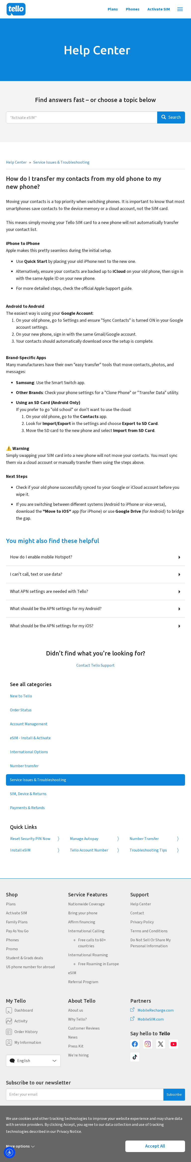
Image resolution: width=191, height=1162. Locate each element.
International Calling (86, 931)
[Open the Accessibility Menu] (9, 1152)
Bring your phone (82, 913)
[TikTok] (134, 1057)
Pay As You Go (17, 931)
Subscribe (174, 1094)
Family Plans (17, 922)
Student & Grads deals (24, 958)
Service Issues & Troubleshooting (61, 162)
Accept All (155, 1146)
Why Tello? (77, 1019)
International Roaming (88, 955)
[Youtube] (173, 1044)
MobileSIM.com (151, 1019)
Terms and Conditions (149, 931)
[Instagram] (147, 1044)
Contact (137, 913)
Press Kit (76, 1046)
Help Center (16, 162)
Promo (12, 949)
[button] (33, 1061)
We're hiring (78, 1055)
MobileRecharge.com (156, 1010)
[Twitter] (160, 1044)
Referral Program (83, 982)
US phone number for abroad (30, 967)
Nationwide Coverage (86, 904)
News (73, 1037)
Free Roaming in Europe (98, 964)
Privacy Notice (69, 1131)
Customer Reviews (84, 1028)
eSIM (72, 973)
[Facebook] (134, 1044)
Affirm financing (81, 922)
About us (75, 1010)
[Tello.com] (16, 9)
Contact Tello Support (95, 665)
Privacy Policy (142, 922)
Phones (133, 9)
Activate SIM (158, 9)
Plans (113, 9)
